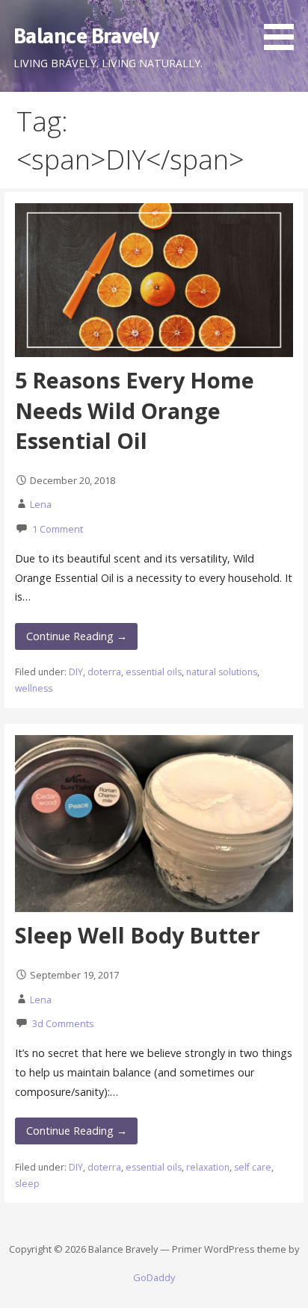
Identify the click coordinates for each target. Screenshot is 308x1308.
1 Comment (57, 529)
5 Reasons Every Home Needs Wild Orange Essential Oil (134, 410)
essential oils (154, 672)
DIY (76, 672)
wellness (33, 688)
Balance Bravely (85, 35)
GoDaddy (154, 1277)
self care (252, 1167)
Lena (41, 504)
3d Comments (63, 1023)
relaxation (208, 1167)
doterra (104, 672)
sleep (27, 1183)
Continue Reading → (76, 636)
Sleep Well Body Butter (137, 934)
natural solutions (221, 672)
